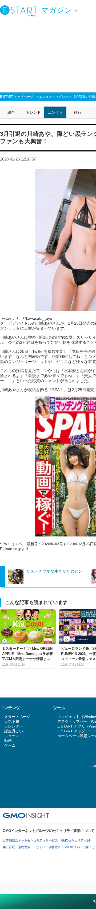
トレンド (33, 112)
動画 (8, 740)
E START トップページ (16, 97)
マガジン (61, 97)
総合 (11, 112)
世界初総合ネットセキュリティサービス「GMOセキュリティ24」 (48, 840)
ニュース (11, 736)
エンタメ (45, 97)
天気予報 (11, 721)
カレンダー (13, 726)
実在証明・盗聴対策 (16, 847)
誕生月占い (13, 731)
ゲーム (9, 745)
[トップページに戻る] (20, 11)
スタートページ (17, 716)
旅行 (77, 112)
